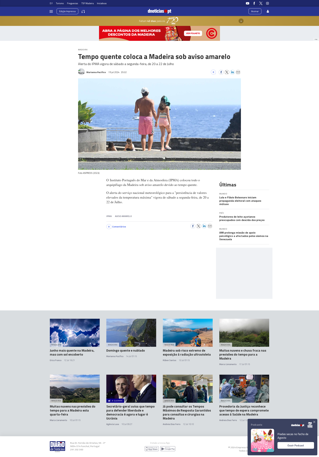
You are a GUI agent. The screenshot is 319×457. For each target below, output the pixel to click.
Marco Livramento (228, 364)
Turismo (60, 3)
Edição (67, 11)
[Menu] (51, 11)
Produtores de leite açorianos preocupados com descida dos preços (242, 218)
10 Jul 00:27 (126, 424)
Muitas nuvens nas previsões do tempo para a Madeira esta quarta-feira (72, 410)
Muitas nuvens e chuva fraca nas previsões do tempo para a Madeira (242, 354)
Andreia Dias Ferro (171, 424)
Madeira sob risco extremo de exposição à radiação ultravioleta (187, 352)
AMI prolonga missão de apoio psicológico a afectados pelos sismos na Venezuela (243, 236)
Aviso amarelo (123, 216)
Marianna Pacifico (114, 356)
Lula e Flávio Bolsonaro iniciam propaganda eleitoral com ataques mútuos (240, 200)
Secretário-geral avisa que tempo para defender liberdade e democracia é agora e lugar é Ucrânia (130, 412)
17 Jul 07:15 (244, 364)
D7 (51, 3)
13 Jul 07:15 (184, 360)
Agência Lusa (112, 424)
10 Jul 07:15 (75, 420)
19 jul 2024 (117, 72)
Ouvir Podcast (295, 445)
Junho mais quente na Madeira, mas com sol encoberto (72, 352)
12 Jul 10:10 (188, 424)
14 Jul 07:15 (131, 356)
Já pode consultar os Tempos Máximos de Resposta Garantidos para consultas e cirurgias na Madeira (187, 412)
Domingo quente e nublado (125, 350)
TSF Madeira (87, 3)
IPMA (109, 216)
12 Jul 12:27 (244, 420)
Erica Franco (55, 360)
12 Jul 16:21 (69, 360)
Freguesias (72, 3)
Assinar (255, 11)
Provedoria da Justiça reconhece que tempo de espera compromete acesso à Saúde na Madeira (244, 410)
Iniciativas (102, 3)
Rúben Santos (169, 360)
